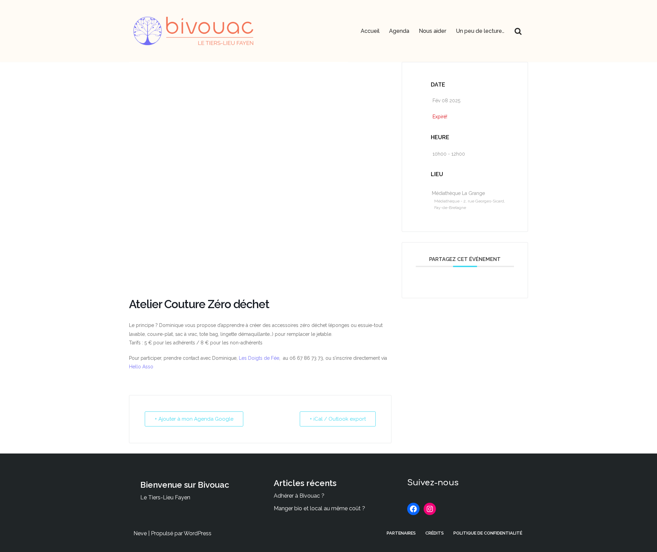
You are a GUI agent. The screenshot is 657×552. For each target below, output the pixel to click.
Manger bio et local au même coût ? (319, 508)
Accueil (370, 31)
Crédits (434, 533)
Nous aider (432, 31)
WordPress (197, 533)
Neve (140, 533)
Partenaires (401, 533)
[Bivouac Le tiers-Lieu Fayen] (193, 31)
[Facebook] (413, 509)
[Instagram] (430, 509)
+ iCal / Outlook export (338, 419)
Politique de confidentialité (487, 533)
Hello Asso (141, 366)
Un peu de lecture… (480, 31)
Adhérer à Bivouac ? (299, 495)
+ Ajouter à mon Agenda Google (194, 419)
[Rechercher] (518, 31)
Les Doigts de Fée (259, 358)
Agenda (399, 31)
